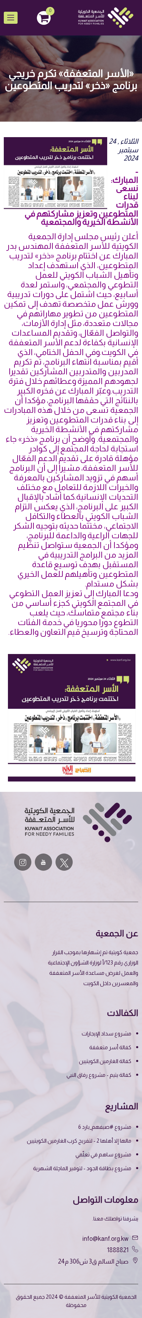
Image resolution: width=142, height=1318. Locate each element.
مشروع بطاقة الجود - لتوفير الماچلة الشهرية (82, 1168)
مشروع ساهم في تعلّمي (103, 1154)
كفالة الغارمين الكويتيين (105, 1061)
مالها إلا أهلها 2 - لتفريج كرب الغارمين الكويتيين (79, 1141)
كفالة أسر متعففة (110, 1047)
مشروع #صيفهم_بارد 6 (104, 1127)
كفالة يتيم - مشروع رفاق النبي (99, 1075)
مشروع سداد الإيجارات (106, 1033)
